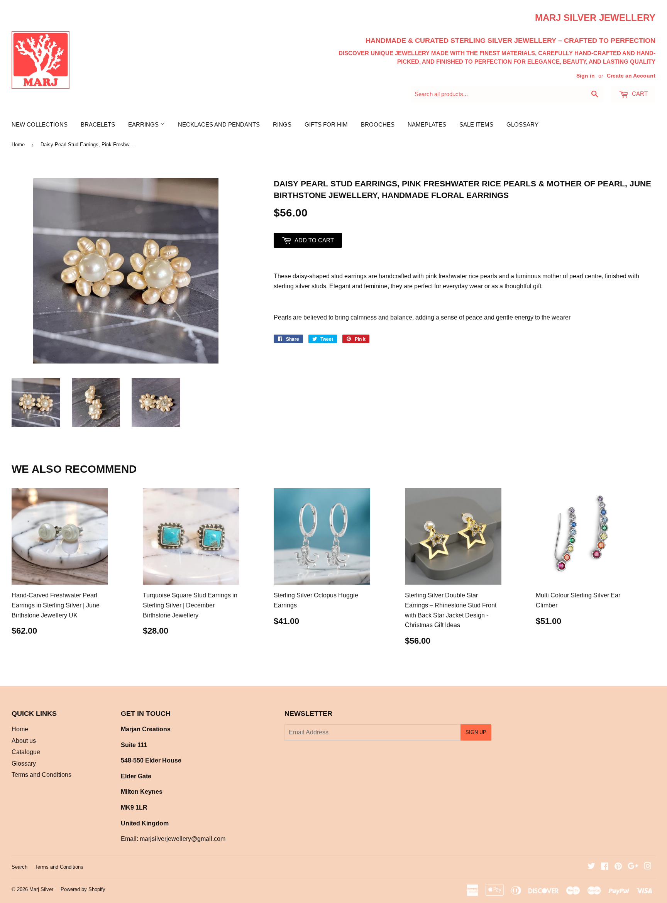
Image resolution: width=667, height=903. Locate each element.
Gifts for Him (326, 124)
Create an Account (631, 76)
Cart (639, 93)
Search (19, 867)
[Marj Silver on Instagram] (648, 867)
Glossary (522, 124)
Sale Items (476, 124)
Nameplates (427, 124)
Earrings (144, 124)
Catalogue (26, 752)
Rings (282, 124)
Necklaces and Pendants (219, 124)
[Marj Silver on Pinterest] (618, 867)
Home (18, 144)
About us (24, 740)
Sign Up (476, 732)
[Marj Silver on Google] (633, 867)
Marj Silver (41, 889)
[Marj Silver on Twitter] (591, 867)
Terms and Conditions (41, 774)
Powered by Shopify (83, 889)
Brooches (377, 124)
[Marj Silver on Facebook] (605, 867)
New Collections (40, 124)
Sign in (585, 76)
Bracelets (98, 124)
